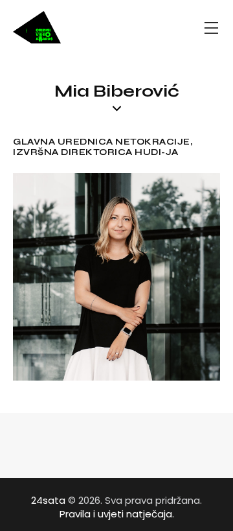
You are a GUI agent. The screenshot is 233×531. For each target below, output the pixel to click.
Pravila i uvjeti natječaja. (117, 514)
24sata (48, 500)
